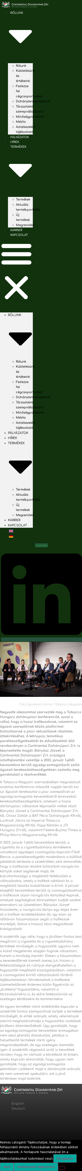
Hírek (14, 142)
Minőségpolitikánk (30, 117)
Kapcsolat (19, 234)
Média (21, 122)
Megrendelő (25, 225)
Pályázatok (19, 137)
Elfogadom (65, 1158)
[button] (16, 271)
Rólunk (21, 66)
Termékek (23, 199)
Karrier (16, 230)
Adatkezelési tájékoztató (36, 1167)
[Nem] (61, 1168)
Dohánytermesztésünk (33, 101)
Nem (6, 1167)
